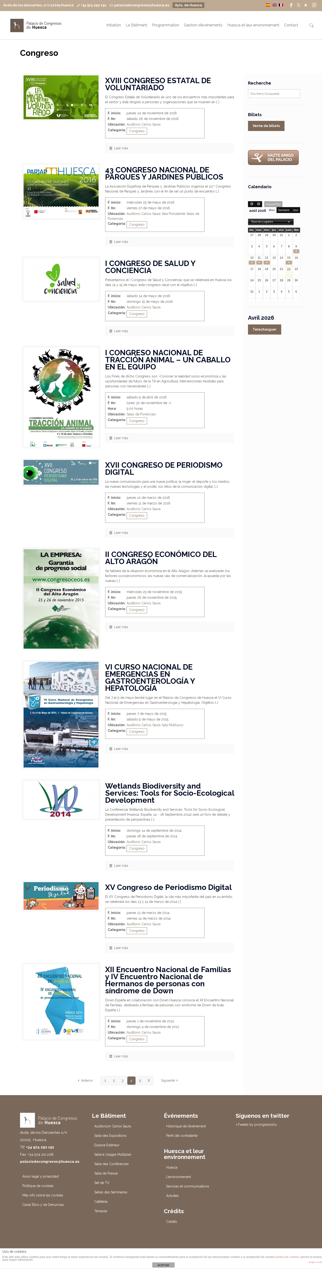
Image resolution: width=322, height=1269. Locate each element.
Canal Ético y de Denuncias (43, 1205)
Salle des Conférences (111, 1164)
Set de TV (101, 1183)
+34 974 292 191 (94, 5)
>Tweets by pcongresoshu (256, 1124)
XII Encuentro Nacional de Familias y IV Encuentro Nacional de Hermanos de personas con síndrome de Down (168, 980)
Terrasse (100, 1211)
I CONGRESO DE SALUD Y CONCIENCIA (150, 267)
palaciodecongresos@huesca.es (141, 5)
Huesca (172, 1167)
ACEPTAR (163, 1265)
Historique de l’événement (186, 1126)
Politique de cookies (38, 1186)
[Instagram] (314, 5)
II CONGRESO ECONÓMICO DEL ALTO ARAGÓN (161, 558)
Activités (172, 1196)
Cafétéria (100, 1202)
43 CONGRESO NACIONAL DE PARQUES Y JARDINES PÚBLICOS (164, 173)
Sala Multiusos (172, 725)
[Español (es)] (268, 5)
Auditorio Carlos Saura (144, 124)
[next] (258, 204)
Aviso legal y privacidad (40, 1176)
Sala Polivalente (173, 214)
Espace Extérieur (107, 1145)
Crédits (171, 1222)
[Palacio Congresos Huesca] (36, 25)
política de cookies (287, 1257)
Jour (295, 210)
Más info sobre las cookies (42, 1195)
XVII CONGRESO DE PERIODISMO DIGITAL (164, 468)
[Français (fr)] (281, 5)
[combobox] (271, 222)
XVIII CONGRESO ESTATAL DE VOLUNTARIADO (158, 84)
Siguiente (168, 1080)
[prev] (251, 204)
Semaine (283, 210)
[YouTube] (306, 5)
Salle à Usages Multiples (112, 1154)
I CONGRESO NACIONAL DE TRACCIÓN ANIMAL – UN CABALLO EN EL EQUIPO (168, 359)
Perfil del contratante (182, 1136)
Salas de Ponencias (141, 414)
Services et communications (187, 1186)
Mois (272, 210)
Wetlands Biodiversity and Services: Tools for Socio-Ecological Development (169, 793)
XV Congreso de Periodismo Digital (168, 887)
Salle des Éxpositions (110, 1136)
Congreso (136, 131)
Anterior (87, 1080)
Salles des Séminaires (110, 1192)
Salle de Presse (106, 1173)
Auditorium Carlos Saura (112, 1126)
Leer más (121, 148)
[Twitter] (298, 5)
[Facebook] (291, 5)
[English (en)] (274, 5)
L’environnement (178, 1177)
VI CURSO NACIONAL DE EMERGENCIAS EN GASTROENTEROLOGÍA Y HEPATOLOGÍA (150, 677)
